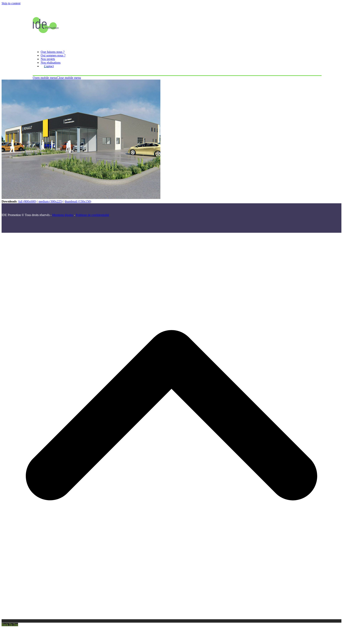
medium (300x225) (51, 201)
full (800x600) (27, 201)
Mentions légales (62, 215)
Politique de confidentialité (92, 215)
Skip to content (11, 3)
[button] (57, 77)
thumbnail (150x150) (78, 201)
